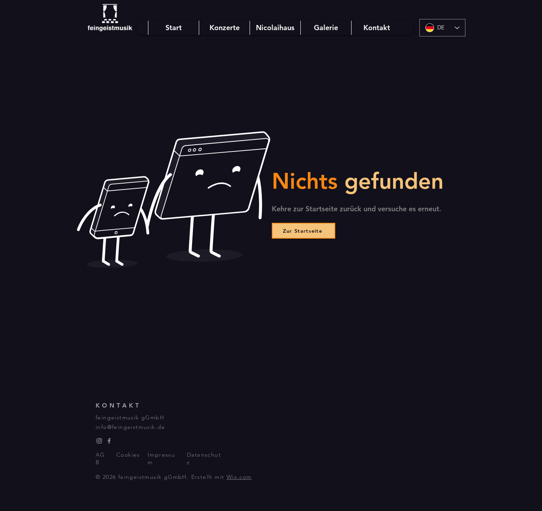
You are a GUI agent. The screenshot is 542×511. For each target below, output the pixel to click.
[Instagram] (99, 440)
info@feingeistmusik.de (130, 427)
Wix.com (239, 476)
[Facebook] (109, 440)
